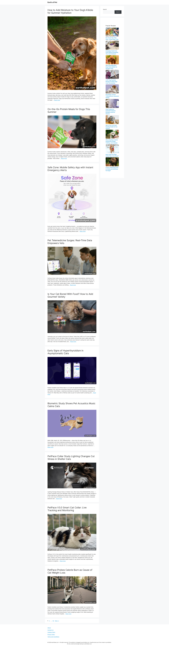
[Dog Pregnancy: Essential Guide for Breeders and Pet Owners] (112, 103)
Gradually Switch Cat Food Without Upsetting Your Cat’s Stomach (112, 52)
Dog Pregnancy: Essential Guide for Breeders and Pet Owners (111, 111)
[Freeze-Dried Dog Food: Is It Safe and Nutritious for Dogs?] (112, 161)
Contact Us (50, 630)
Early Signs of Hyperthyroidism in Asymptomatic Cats (65, 352)
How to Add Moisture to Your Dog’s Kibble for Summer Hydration (70, 11)
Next (57, 621)
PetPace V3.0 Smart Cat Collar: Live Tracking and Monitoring (67, 509)
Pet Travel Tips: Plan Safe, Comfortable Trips (112, 38)
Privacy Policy (51, 634)
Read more (57, 100)
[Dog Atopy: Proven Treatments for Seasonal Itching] (112, 88)
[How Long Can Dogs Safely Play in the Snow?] (112, 148)
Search (105, 9)
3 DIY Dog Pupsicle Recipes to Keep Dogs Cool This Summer (111, 81)
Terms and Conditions (53, 636)
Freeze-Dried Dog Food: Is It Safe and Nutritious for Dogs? (112, 169)
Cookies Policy (51, 632)
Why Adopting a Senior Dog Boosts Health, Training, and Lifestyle (112, 141)
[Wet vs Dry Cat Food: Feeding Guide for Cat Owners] (112, 119)
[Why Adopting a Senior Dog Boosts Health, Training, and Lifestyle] (112, 134)
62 (53, 621)
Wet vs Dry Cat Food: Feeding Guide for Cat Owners (111, 127)
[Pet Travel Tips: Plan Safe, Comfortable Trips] (112, 32)
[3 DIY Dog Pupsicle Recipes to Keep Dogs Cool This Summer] (112, 74)
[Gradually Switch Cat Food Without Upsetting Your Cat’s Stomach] (112, 45)
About (49, 627)
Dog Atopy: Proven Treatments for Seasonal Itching (112, 96)
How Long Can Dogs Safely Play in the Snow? (112, 155)
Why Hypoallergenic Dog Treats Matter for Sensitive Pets (111, 67)
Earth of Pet (52, 2)
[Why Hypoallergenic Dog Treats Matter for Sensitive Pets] (112, 59)
